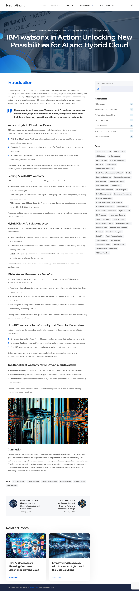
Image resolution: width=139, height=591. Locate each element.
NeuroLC (99, 232)
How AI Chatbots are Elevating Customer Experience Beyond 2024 (24, 566)
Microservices (101, 228)
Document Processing (122, 194)
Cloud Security (33, 481)
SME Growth (115, 240)
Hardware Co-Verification (106, 211)
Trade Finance (118, 244)
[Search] (98, 89)
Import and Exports (117, 215)
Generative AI (65, 481)
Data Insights (121, 190)
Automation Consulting (113, 115)
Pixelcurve (34, 587)
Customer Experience (104, 190)
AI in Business (101, 160)
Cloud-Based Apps (116, 181)
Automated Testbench (104, 169)
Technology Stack (103, 244)
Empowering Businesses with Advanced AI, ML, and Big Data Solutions (68, 566)
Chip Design (101, 181)
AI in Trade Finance (117, 160)
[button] (132, 5)
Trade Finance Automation (113, 131)
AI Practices (15, 539)
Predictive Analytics (114, 232)
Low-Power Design (123, 223)
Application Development (113, 109)
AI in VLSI (99, 164)
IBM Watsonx (12, 485)
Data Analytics (113, 126)
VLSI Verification (113, 137)
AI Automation (119, 152)
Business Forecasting (122, 177)
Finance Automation (104, 198)
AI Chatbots (100, 156)
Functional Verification (104, 206)
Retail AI (99, 236)
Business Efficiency (103, 177)
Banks (128, 173)
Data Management (49, 481)
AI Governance (18, 481)
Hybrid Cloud (79, 481)
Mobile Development (118, 228)
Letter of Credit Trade (104, 223)
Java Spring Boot (102, 219)
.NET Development (103, 152)
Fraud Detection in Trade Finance (109, 202)
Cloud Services (113, 120)
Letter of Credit (119, 219)
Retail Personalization (114, 236)
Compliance (115, 186)
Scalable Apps (101, 240)
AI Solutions (111, 164)
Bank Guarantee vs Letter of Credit (109, 173)
